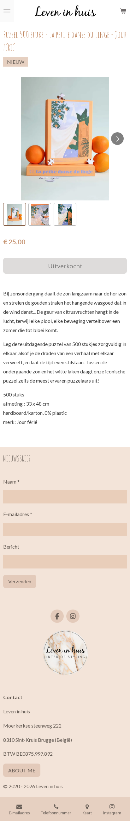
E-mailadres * (17, 514)
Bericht (11, 547)
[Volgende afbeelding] (117, 138)
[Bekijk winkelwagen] (123, 11)
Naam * (11, 482)
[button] (14, 214)
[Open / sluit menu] (7, 11)
